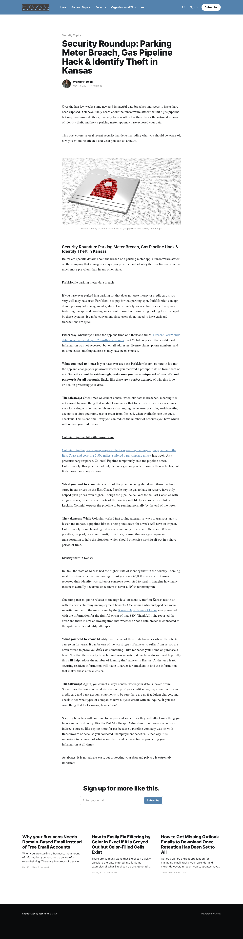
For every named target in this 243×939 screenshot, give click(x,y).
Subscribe (211, 7)
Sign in (194, 7)
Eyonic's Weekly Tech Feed (35, 913)
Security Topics (71, 35)
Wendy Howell (83, 81)
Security (101, 7)
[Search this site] (183, 7)
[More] (142, 7)
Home (62, 7)
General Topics (80, 7)
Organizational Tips (123, 7)
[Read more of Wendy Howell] (66, 83)
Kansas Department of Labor (137, 610)
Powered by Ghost (211, 913)
